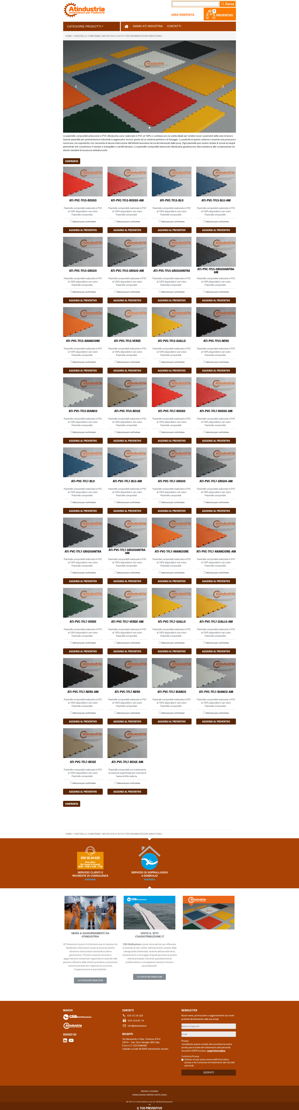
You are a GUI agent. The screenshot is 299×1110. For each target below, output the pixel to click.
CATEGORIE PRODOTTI (84, 26)
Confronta (71, 161)
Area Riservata (182, 15)
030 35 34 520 (134, 1015)
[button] (214, 11)
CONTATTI (174, 26)
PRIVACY (145, 1091)
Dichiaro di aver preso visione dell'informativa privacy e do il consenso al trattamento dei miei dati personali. (210, 1062)
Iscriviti (208, 1072)
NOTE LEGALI (161, 1095)
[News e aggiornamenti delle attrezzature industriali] (90, 912)
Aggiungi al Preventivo (83, 230)
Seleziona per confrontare (84, 221)
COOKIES (154, 1091)
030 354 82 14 (135, 1020)
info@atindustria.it (136, 1025)
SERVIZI (150, 1095)
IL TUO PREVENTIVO (149, 1108)
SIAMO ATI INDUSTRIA (148, 26)
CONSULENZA (138, 1095)
